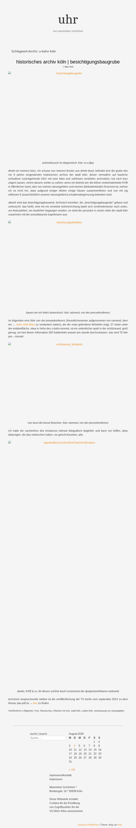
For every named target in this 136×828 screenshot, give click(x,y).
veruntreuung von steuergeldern (109, 711)
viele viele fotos (25, 324)
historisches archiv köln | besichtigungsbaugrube (68, 61)
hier (35, 703)
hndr (120, 825)
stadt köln (75, 711)
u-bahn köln (87, 711)
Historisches (46, 711)
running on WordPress (88, 825)
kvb (67, 711)
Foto (36, 711)
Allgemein (28, 711)
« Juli (72, 769)
